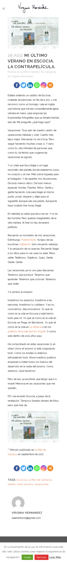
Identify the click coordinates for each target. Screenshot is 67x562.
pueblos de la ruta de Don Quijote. (27, 331)
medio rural (15, 484)
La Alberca (35, 327)
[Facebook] (17, 85)
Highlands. (25, 244)
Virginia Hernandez (22, 76)
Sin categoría (48, 72)
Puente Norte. (28, 239)
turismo (28, 484)
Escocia (22, 479)
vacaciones (42, 484)
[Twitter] (23, 85)
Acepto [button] (27, 557)
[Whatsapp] (37, 85)
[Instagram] (44, 85)
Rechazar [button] (41, 557)
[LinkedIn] (30, 85)
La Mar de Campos (40, 479)
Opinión (35, 72)
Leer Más (55, 557)
